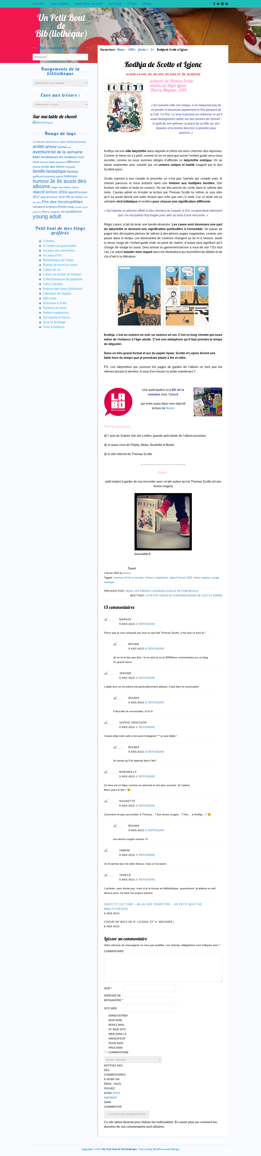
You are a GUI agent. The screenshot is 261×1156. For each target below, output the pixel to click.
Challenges (59, 3)
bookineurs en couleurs (59, 157)
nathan (67, 187)
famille (39, 171)
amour (51, 146)
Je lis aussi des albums (59, 183)
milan (60, 187)
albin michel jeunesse (73, 141)
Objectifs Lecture (88, 3)
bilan (37, 157)
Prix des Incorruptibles (62, 201)
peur (39, 202)
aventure (118, 577)
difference (73, 162)
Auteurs (115, 3)
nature (75, 187)
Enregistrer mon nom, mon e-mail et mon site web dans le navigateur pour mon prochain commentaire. (118, 1034)
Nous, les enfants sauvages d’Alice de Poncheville (162, 591)
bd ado (158, 74)
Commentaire (113, 951)
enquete (70, 166)
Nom (108, 988)
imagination (161, 577)
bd (150, 74)
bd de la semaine (134, 577)
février (170, 408)
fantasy (72, 171)
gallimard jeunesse (44, 176)
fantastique (56, 171)
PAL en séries (74, 196)
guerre (59, 176)
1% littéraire (39, 142)
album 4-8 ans (136, 74)
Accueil (39, 3)
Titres (132, 3)
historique (70, 176)
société (78, 207)
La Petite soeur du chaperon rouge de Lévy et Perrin (184, 595)
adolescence (52, 142)
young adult (47, 216)
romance (39, 207)
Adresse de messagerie (113, 998)
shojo (70, 206)
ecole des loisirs (53, 166)
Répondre (147, 623)
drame (37, 166)
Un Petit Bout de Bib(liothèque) (61, 25)
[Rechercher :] (60, 56)
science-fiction (56, 207)
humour (41, 181)
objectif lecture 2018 (52, 196)
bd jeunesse (191, 74)
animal (62, 147)
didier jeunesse (57, 162)
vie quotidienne (71, 211)
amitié (38, 146)
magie (54, 187)
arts (69, 147)
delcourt (44, 162)
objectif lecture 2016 (180, 577)
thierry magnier (201, 577)
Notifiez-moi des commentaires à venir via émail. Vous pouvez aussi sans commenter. (113, 1086)
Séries (147, 3)
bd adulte (172, 74)
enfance (149, 577)
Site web (110, 1008)
